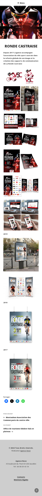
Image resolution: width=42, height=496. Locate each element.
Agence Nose (25, 451)
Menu (22, 3)
